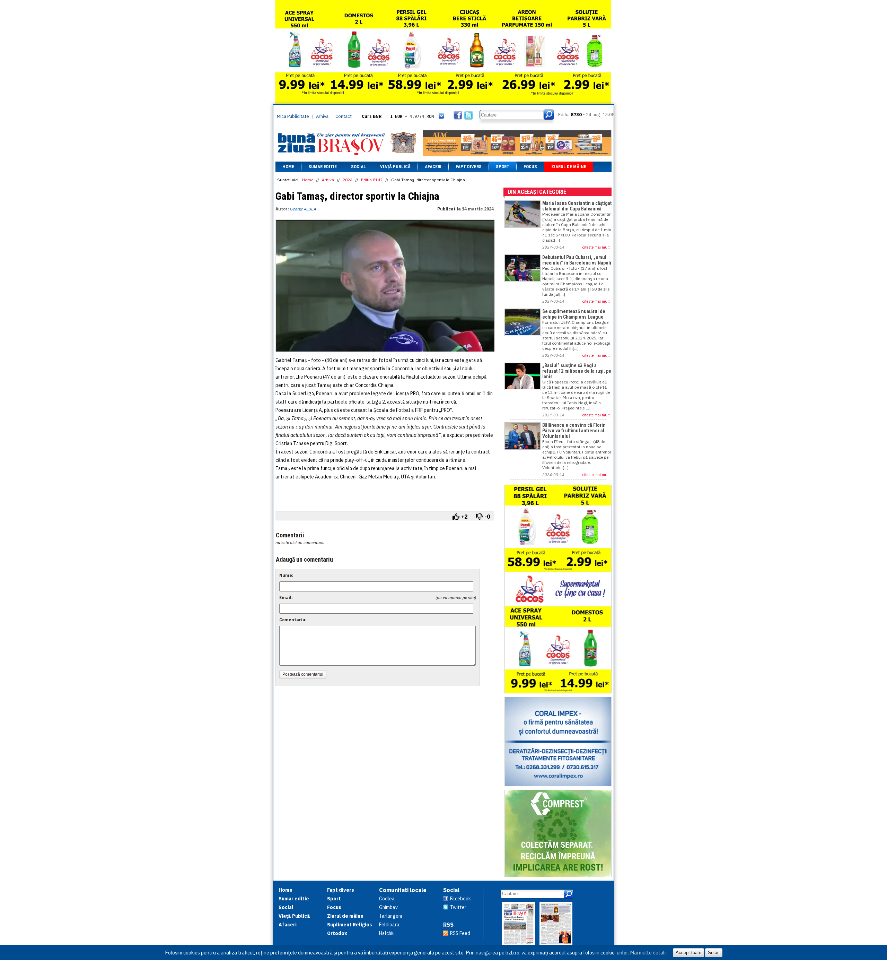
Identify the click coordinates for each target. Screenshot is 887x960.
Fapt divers (469, 166)
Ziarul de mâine (568, 166)
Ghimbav (388, 907)
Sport (502, 166)
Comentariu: (293, 619)
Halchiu (387, 933)
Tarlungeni (390, 916)
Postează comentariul (302, 674)
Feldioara (389, 925)
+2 (464, 516)
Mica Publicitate (293, 116)
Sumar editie (322, 166)
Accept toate (688, 952)
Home (288, 166)
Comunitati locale (403, 890)
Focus (530, 166)
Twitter (458, 907)
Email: (286, 597)
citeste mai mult (596, 247)
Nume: (286, 575)
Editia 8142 (372, 179)
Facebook (460, 899)
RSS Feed (460, 933)
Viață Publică (395, 166)
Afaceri (433, 166)
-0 (487, 516)
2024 (347, 179)
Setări (714, 952)
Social (358, 166)
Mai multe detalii (648, 952)
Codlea (387, 899)
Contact (343, 116)
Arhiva (322, 116)
